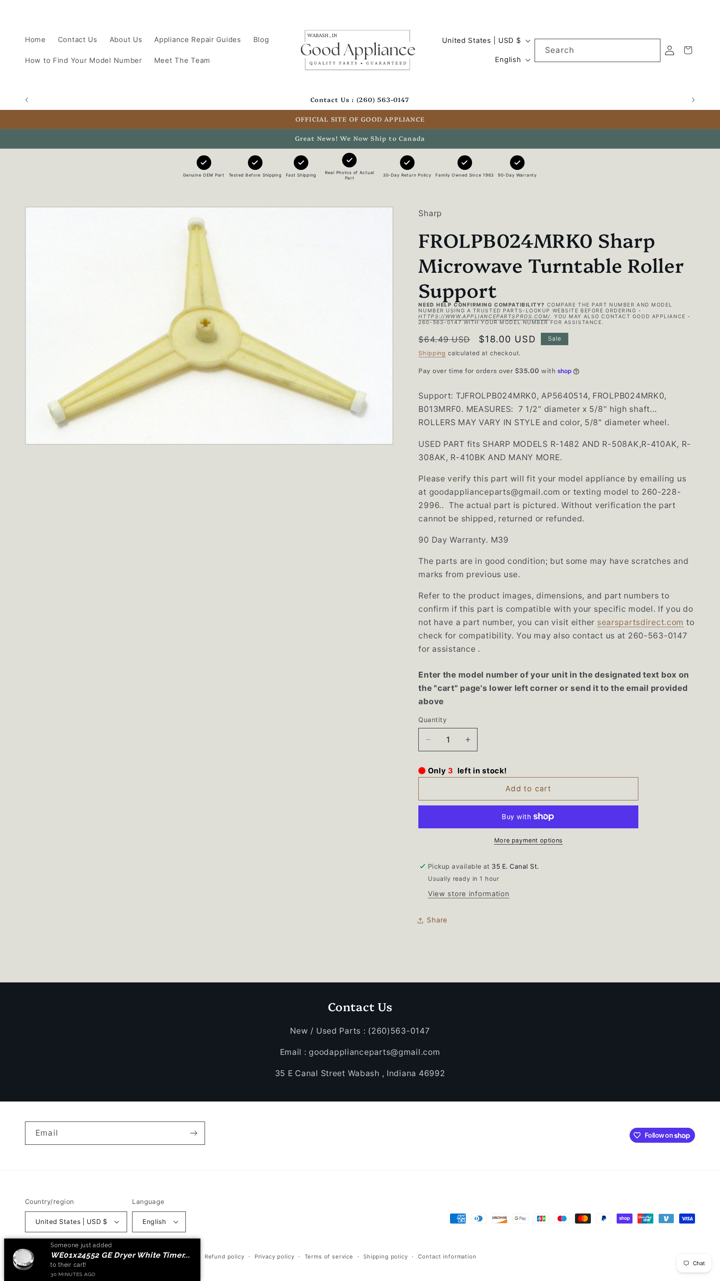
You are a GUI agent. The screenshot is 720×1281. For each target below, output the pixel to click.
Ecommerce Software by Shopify (146, 1256)
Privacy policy (275, 1256)
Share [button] (437, 920)
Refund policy (225, 1256)
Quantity (432, 720)
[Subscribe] (193, 1133)
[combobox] (597, 50)
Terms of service (329, 1256)
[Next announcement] (693, 100)
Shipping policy (385, 1256)
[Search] (649, 50)
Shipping (432, 352)
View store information (469, 894)
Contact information (447, 1256)
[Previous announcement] (27, 100)
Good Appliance (74, 1256)
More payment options (528, 840)
